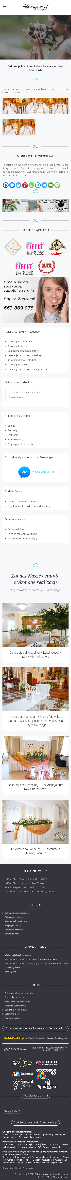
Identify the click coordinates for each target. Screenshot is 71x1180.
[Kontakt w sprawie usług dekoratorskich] (35, 300)
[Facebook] (6, 185)
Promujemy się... (10, 1137)
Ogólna (11, 425)
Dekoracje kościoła (17, 346)
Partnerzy (12, 430)
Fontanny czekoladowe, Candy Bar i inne (28, 369)
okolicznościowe (17, 913)
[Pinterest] (25, 185)
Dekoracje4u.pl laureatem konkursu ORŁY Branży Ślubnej (29, 892)
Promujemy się (15, 439)
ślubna (13, 925)
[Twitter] (18, 185)
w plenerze (14, 917)
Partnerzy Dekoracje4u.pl (55, 1134)
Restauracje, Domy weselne (15, 1157)
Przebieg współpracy (27, 1147)
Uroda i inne (23, 1160)
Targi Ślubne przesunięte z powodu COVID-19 (24, 887)
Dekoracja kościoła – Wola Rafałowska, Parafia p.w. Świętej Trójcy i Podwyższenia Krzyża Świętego (35, 721)
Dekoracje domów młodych (21, 360)
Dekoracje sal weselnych (20, 341)
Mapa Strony (53, 1177)
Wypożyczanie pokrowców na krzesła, (31, 959)
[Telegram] (44, 185)
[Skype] (38, 185)
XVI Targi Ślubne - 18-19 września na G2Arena (24, 883)
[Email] (51, 185)
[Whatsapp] (31, 185)
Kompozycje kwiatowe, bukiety (23, 350)
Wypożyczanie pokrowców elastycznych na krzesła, (36, 963)
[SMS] (57, 185)
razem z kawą (16, 1010)
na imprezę (14, 997)
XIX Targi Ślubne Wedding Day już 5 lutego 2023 (26, 879)
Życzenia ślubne (15, 529)
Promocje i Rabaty (34, 1134)
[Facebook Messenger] (12, 185)
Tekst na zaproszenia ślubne (22, 534)
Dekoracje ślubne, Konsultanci (46, 1157)
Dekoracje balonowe (18, 364)
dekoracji (16, 921)
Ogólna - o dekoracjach (13, 1134)
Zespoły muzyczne (42, 1160)
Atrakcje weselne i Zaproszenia (48, 1163)
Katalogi (65, 1177)
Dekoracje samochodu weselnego (25, 355)
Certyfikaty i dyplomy (47, 1144)
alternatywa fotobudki (19, 993)
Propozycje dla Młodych (20, 444)
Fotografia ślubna (24, 1163)
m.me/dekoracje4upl (43, 472)
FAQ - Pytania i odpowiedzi (49, 1147)
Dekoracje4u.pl (42, 1174)
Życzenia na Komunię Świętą (22, 538)
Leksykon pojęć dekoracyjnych (23, 501)
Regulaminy (7, 1168)
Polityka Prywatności (24, 1168)
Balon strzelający (12, 1014)
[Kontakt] (35, 205)
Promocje (12, 435)
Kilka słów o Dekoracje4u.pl (17, 1144)
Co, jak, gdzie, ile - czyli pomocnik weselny (28, 506)
